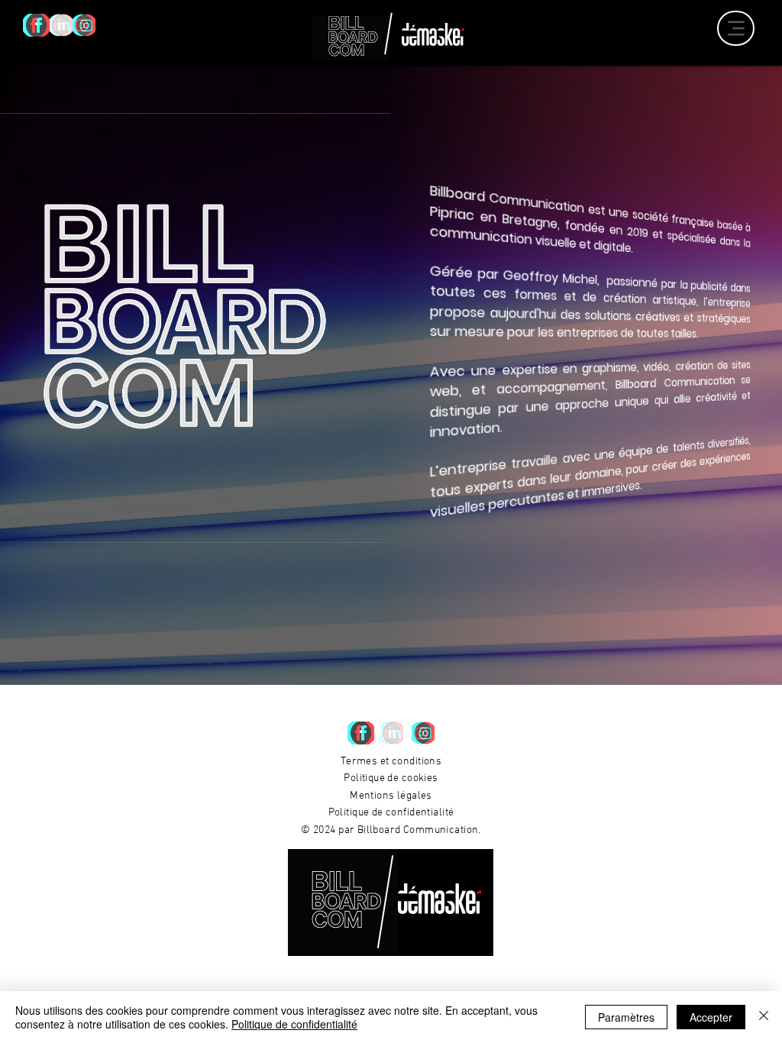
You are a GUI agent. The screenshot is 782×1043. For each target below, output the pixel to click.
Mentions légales (391, 796)
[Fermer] (764, 1017)
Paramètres (626, 1017)
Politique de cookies (391, 778)
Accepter (711, 1017)
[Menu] (736, 28)
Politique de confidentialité (391, 812)
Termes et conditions (391, 761)
